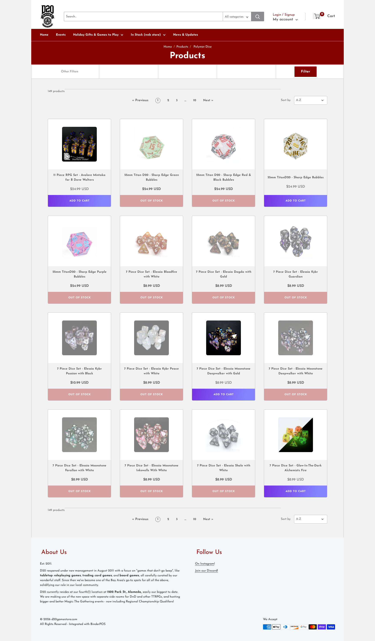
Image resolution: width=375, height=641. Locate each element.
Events (61, 34)
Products (182, 46)
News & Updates (185, 34)
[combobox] (69, 71)
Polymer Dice (203, 46)
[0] (317, 16)
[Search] (257, 16)
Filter (305, 71)
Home (44, 34)
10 (194, 100)
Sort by (286, 100)
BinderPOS (97, 624)
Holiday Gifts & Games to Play (95, 34)
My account (283, 19)
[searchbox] (70, 71)
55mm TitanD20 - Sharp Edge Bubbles (296, 177)
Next (208, 100)
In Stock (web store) (146, 34)
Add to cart (79, 201)
